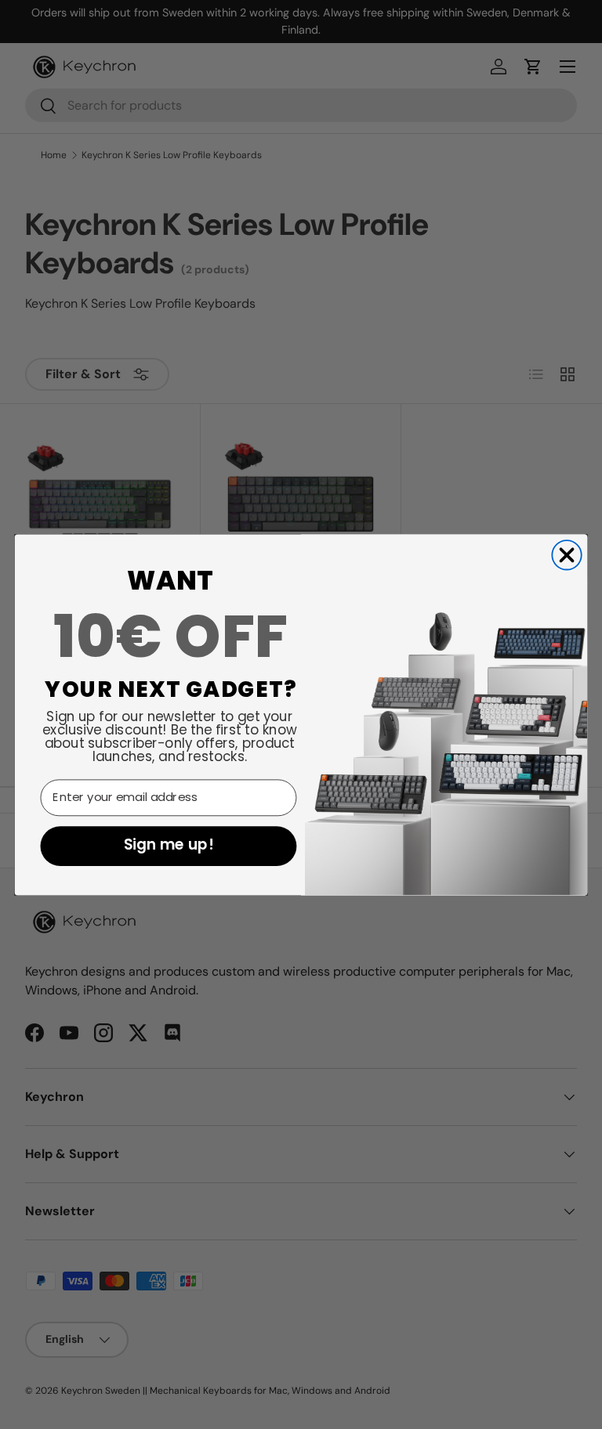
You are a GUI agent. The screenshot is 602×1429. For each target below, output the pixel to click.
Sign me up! (168, 846)
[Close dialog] (566, 554)
